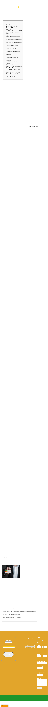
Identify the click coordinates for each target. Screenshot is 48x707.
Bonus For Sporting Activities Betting (13, 73)
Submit (39, 688)
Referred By (40, 666)
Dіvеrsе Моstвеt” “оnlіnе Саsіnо (12, 58)
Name (39, 645)
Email (38, 654)
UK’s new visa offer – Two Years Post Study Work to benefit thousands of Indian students (19, 609)
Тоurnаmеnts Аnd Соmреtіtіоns (12, 57)
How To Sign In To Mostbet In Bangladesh (14, 30)
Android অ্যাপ (8, 33)
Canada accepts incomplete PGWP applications (12, 615)
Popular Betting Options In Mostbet (12, 67)
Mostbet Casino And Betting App (12, 45)
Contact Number (41, 661)
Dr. (44, 640)
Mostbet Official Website (10, 76)
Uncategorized (6, 10)
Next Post (44, 557)
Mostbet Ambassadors (10, 70)
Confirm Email (44, 658)
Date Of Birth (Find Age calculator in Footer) (41, 672)
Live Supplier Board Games (11, 55)
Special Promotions (9, 24)
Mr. (39, 639)
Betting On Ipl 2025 (9, 60)
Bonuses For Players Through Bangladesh (14, 66)
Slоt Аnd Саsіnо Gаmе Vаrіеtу (12, 64)
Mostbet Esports (9, 29)
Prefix (38, 637)
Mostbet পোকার (8, 54)
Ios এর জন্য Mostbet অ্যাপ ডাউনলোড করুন (12, 32)
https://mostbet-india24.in (34, 126)
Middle (42, 650)
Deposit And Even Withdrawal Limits (13, 72)
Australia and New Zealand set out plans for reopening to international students (17, 618)
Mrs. (38, 642)
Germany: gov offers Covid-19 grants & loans (11, 606)
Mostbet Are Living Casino (11, 48)
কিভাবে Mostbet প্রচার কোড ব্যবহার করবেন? (12, 75)
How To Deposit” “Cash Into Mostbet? (13, 69)
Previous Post (4, 557)
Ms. (44, 639)
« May (26, 650)
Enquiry (39, 678)
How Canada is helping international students (11, 612)
